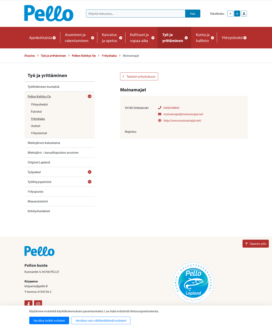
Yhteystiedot (39, 104)
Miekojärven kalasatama (44, 143)
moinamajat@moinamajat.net (183, 114)
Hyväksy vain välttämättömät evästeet (101, 320)
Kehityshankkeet (39, 211)
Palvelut (36, 111)
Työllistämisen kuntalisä (43, 87)
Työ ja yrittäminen (53, 56)
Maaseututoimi (38, 201)
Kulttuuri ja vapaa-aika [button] (139, 37)
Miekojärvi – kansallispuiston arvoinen (53, 152)
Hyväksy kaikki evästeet (49, 320)
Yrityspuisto (35, 191)
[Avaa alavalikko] (89, 96)
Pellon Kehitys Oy (84, 56)
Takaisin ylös (257, 244)
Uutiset (35, 126)
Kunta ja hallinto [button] (203, 37)
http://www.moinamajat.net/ (182, 120)
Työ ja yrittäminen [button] (172, 37)
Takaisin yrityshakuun (141, 76)
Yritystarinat (39, 133)
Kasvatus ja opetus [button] (109, 37)
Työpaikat (34, 172)
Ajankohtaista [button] (40, 37)
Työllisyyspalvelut (39, 182)
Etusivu (29, 56)
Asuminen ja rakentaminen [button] (76, 37)
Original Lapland (39, 162)
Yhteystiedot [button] (232, 37)
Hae (192, 14)
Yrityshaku (109, 56)
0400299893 (171, 108)
